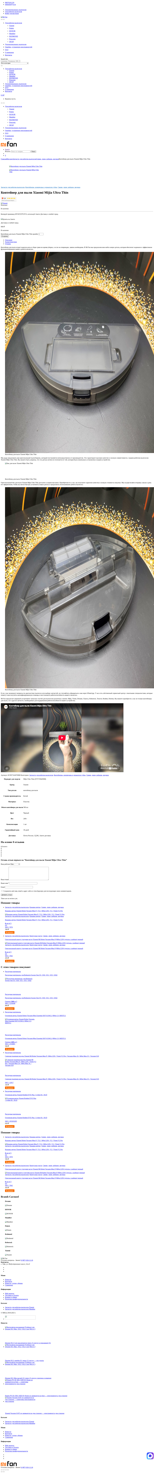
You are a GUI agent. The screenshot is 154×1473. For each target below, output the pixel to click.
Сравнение (9, 1285)
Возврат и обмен (11, 1297)
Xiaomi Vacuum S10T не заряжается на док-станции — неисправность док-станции (34, 1413)
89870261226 (9, 2)
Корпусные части (36, 936)
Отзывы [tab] (8, 244)
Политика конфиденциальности (16, 1299)
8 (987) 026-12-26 (27, 1260)
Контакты (8, 55)
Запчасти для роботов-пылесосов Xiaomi (19, 1307)
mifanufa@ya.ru (10, 4)
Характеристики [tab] (11, 242)
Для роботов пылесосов (13, 11)
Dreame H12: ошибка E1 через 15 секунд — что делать (24, 1360)
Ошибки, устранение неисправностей (18, 47)
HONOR (12, 31)
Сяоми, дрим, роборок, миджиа (47, 159)
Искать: (7, 151)
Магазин (9, 159)
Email (3, 887)
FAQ (6, 50)
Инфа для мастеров (12, 13)
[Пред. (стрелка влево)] (2, 1471)
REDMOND (13, 36)
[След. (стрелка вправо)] (4, 1471)
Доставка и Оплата (12, 1295)
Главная (3, 159)
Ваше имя (5, 883)
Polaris (11, 28)
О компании (9, 52)
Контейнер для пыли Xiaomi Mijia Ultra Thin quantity (19, 234)
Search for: (4, 59)
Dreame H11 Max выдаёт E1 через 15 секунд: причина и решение (28, 1378)
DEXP (11, 42)
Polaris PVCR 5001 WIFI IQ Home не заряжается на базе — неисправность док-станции (36, 1396)
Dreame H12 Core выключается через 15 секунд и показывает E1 (28, 1343)
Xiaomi (11, 26)
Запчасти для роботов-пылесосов (24, 159)
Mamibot (12, 33)
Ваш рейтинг (5, 864)
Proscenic (12, 39)
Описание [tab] (8, 240)
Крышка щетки (35, 907)
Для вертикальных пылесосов (15, 10)
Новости (8, 1279)
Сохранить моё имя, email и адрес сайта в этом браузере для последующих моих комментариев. (37, 891)
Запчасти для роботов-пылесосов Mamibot (20, 1309)
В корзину (5, 236)
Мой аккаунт (9, 1293)
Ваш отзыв (5, 879)
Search (7, 149)
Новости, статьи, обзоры (14, 1283)
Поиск (33, 151)
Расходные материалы (13, 971)
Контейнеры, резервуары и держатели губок (41, 187)
